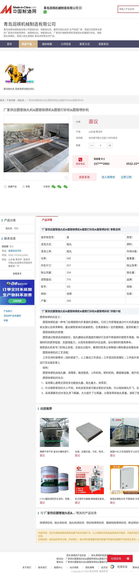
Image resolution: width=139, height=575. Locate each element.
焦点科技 (94, 571)
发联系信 (84, 177)
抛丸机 (21, 100)
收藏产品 (12, 186)
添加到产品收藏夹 (12, 315)
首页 (2, 100)
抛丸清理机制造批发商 (102, 555)
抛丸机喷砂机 (76, 522)
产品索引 (8, 311)
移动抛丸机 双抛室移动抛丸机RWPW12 (22, 88)
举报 (28, 186)
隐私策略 (89, 567)
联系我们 (42, 567)
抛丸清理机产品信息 (76, 555)
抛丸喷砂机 (60, 522)
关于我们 (26, 567)
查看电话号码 (14, 250)
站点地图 (74, 567)
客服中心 (58, 567)
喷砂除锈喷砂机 (95, 522)
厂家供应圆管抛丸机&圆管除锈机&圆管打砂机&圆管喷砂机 (94, 558)
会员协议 (105, 567)
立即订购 (126, 177)
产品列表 (11, 100)
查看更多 (17, 273)
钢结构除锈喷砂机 (116, 522)
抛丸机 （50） (13, 228)
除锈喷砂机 (46, 522)
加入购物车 (108, 177)
